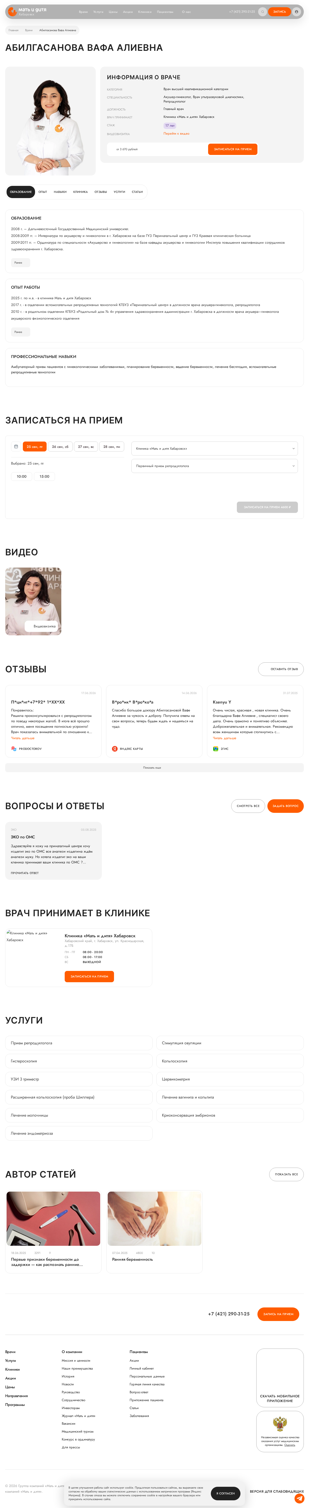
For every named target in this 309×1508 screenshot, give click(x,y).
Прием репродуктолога (31, 1043)
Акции (128, 11)
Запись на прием (278, 1314)
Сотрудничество (73, 1400)
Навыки (60, 192)
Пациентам (165, 11)
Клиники (145, 11)
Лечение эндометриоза (32, 1133)
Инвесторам (71, 1408)
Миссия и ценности (76, 1360)
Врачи (83, 11)
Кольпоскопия (174, 1061)
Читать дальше (22, 738)
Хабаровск (26, 14)
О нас (186, 11)
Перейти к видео (176, 133)
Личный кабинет (142, 1368)
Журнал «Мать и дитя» (78, 1416)
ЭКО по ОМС (23, 837)
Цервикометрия (176, 1079)
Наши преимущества (77, 1368)
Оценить (289, 1445)
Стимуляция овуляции (181, 1043)
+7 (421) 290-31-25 (242, 11)
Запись (279, 11)
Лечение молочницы (29, 1115)
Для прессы (71, 1447)
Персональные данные (147, 1376)
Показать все (286, 1174)
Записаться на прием (233, 149)
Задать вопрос (286, 806)
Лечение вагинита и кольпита (188, 1097)
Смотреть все (248, 806)
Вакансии (68, 1423)
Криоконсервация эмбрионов (188, 1115)
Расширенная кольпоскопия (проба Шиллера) (53, 1097)
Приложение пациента (146, 1400)
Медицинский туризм (77, 1431)
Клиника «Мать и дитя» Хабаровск (100, 936)
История (68, 1376)
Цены (113, 11)
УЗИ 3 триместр (25, 1079)
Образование (21, 192)
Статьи (137, 192)
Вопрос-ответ (139, 1392)
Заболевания (139, 1416)
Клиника (80, 192)
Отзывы (101, 192)
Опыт (42, 192)
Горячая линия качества (147, 1384)
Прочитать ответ (25, 873)
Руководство (71, 1392)
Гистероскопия (24, 1061)
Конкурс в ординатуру (78, 1439)
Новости (68, 1384)
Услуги (98, 11)
